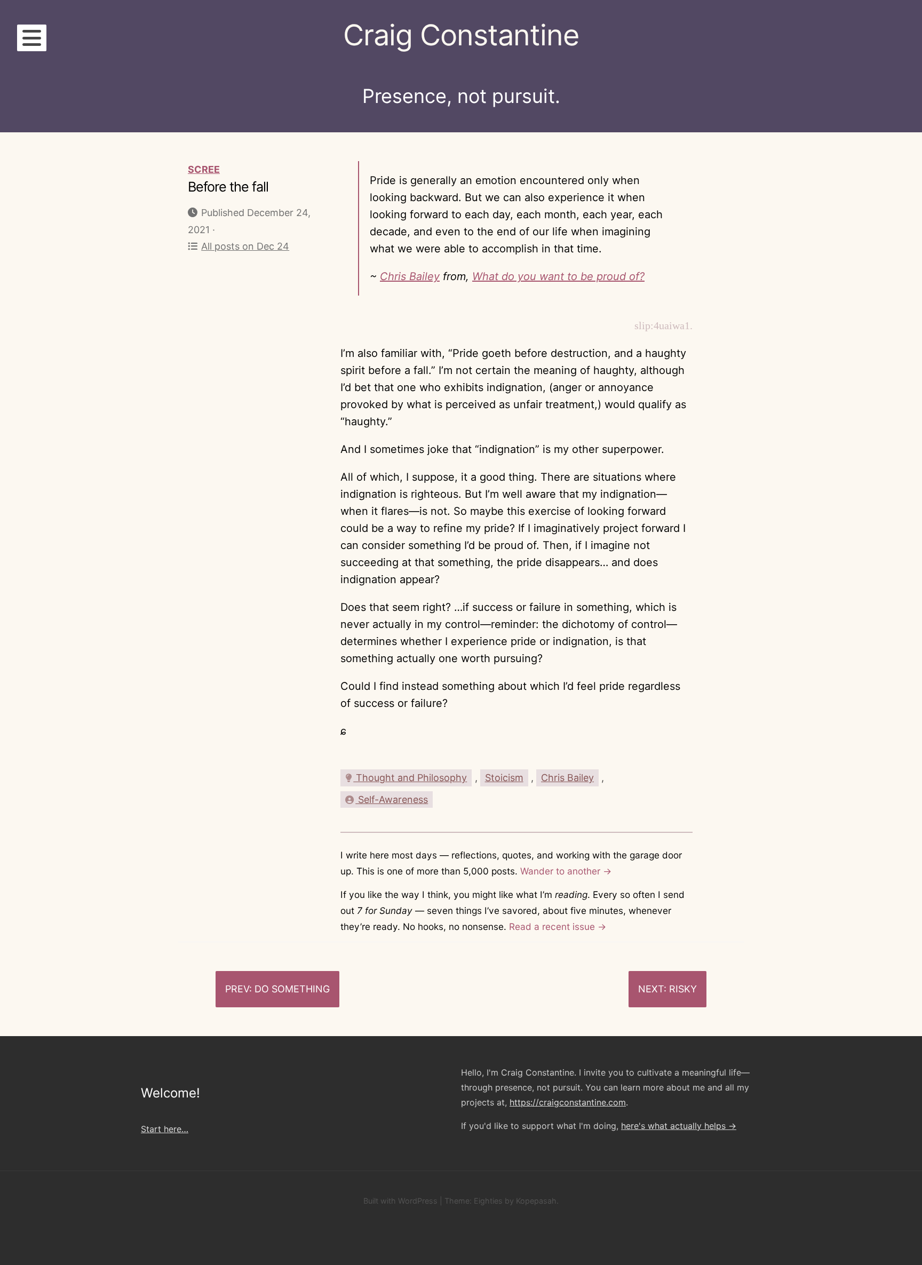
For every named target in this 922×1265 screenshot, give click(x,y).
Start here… (164, 1129)
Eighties (488, 1200)
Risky (683, 989)
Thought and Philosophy (410, 777)
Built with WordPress (400, 1200)
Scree (204, 169)
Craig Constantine (461, 35)
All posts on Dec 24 (245, 246)
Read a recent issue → (557, 926)
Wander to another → (565, 871)
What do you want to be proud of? (558, 276)
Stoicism (504, 777)
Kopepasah (536, 1200)
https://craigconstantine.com (568, 1102)
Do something (292, 989)
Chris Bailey (410, 276)
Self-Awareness (391, 799)
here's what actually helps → (678, 1125)
